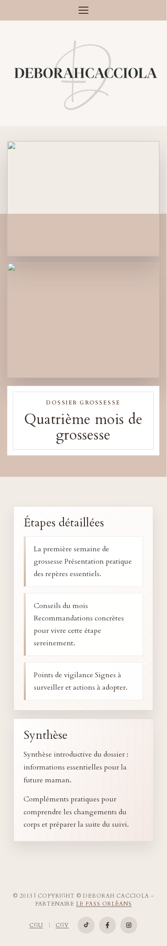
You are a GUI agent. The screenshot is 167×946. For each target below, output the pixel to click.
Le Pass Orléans (103, 903)
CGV (62, 925)
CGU (36, 925)
